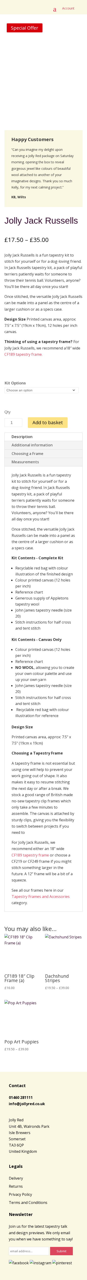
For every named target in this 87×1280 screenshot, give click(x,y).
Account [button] (68, 8)
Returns (16, 1186)
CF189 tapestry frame (30, 855)
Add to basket (47, 422)
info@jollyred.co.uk (27, 1103)
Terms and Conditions (28, 1202)
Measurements (25, 461)
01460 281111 (21, 1097)
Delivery (16, 1178)
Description (22, 436)
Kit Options (15, 383)
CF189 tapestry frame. (23, 354)
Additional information (32, 445)
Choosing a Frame (27, 453)
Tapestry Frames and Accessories (41, 896)
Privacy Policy (20, 1194)
